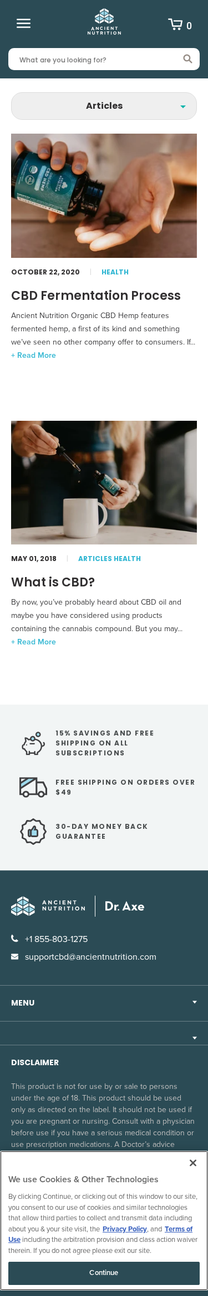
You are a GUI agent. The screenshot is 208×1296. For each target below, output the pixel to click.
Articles (95, 558)
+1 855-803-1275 (55, 939)
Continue (103, 1272)
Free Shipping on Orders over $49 (125, 787)
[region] (104, 1220)
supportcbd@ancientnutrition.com (89, 956)
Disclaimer (35, 1062)
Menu (22, 1002)
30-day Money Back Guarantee (102, 831)
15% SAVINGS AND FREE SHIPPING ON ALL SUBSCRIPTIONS (104, 743)
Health (115, 272)
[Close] (193, 1163)
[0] (175, 25)
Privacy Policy (125, 1229)
